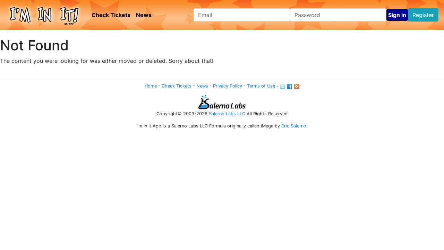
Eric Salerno (293, 125)
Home (151, 86)
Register (423, 14)
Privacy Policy (227, 86)
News (144, 14)
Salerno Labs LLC (227, 113)
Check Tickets (111, 14)
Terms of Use (261, 86)
